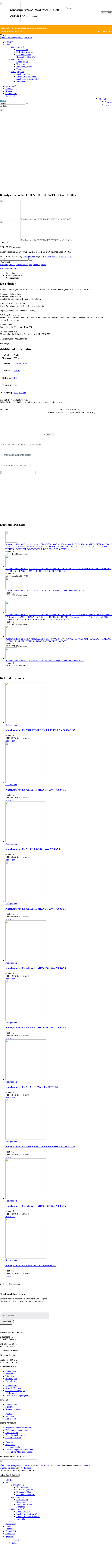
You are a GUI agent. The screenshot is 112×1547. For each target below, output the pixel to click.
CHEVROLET (66, 256)
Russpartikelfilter (23, 54)
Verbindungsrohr (12, 1447)
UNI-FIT (9, 42)
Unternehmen (11, 1404)
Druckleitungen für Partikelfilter (19, 1449)
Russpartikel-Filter (13, 1437)
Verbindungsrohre (24, 67)
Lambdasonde (11, 1432)
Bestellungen (11, 1378)
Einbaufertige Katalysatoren (17, 1430)
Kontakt (8, 91)
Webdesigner (25, 1468)
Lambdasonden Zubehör (27, 76)
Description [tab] (10, 273)
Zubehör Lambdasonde (15, 1435)
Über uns (9, 88)
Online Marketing (7, 1468)
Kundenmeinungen (13, 1409)
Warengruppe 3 (17, 71)
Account (9, 1374)
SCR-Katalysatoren (24, 52)
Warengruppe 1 (17, 47)
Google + (28, 264)
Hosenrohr (10, 1444)
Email (43, 264)
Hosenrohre (21, 64)
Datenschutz (10, 1419)
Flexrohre (20, 69)
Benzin (55, 256)
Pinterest (36, 264)
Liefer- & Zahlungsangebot (17, 1395)
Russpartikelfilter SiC (25, 57)
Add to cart (106, 13)
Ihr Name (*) (6, 409)
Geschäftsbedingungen (15, 1390)
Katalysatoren (22, 49)
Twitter (12, 264)
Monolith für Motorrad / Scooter (19, 1452)
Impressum (10, 1416)
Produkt (51, 412)
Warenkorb (10, 1376)
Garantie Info (11, 93)
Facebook (4, 264)
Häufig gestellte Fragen (15, 1393)
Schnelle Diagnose (13, 1388)
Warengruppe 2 (17, 59)
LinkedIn (20, 264)
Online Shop (10, 1371)
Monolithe (20, 81)
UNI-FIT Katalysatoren (49, 1465)
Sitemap (87, 1465)
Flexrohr (9, 1442)
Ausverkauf (10, 86)
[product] (58, 537)
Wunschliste (10, 1381)
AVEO (48, 256)
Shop (7, 45)
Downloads (10, 96)
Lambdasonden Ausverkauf (28, 79)
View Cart (5, 1475)
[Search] (27, 103)
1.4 (42, 256)
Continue (14, 1475)
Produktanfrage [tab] (12, 278)
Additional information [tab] (15, 275)
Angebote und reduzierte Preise (19, 1428)
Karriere (9, 1407)
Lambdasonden (23, 74)
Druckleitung (22, 62)
